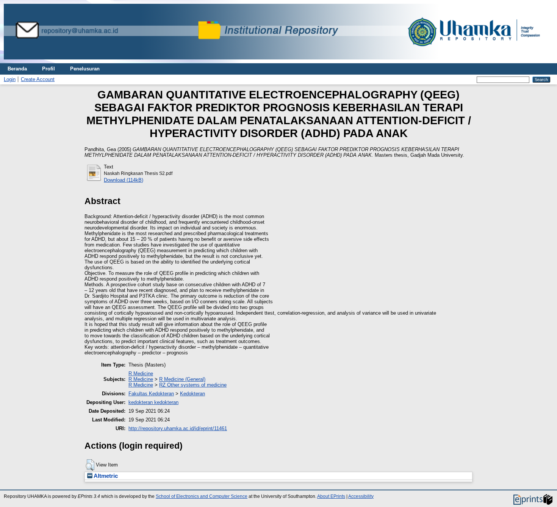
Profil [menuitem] (48, 69)
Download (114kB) (123, 180)
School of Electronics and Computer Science (201, 496)
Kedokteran (192, 393)
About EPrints (331, 496)
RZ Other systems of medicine (193, 385)
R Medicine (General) (182, 379)
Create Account (38, 79)
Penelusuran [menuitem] (85, 69)
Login (10, 79)
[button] (90, 465)
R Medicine (140, 373)
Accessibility (361, 496)
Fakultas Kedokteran (151, 393)
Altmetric (105, 476)
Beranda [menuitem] (17, 69)
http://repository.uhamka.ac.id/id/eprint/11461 (177, 428)
